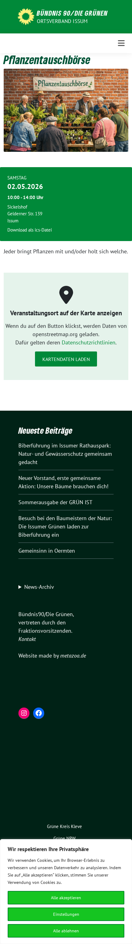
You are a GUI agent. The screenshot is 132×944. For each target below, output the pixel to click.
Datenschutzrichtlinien (88, 342)
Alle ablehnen (66, 931)
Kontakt (27, 639)
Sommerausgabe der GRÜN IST (55, 502)
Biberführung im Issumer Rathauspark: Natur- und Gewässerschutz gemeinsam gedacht (65, 454)
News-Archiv (39, 586)
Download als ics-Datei (29, 230)
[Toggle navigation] (121, 43)
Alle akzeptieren (66, 897)
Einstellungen (66, 914)
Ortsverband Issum (62, 21)
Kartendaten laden (66, 359)
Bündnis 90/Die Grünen (72, 13)
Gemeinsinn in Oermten (46, 550)
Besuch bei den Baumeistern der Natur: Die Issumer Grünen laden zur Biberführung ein (65, 526)
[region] (66, 891)
